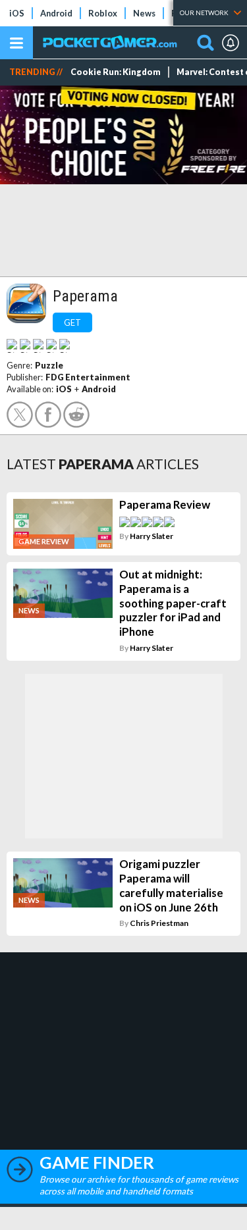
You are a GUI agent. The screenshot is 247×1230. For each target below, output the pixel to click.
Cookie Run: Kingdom (115, 72)
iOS (16, 13)
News (144, 13)
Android (56, 13)
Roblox (102, 13)
